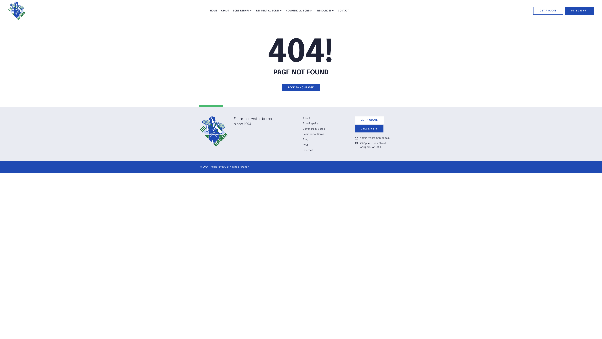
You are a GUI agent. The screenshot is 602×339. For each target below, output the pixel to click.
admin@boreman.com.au (375, 138)
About (225, 10)
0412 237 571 (579, 10)
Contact (343, 10)
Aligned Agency (239, 167)
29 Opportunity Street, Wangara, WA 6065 (373, 145)
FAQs (306, 145)
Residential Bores (268, 10)
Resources (324, 10)
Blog (305, 139)
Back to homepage (301, 87)
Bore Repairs (241, 10)
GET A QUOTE (548, 10)
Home (213, 10)
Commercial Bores (298, 10)
